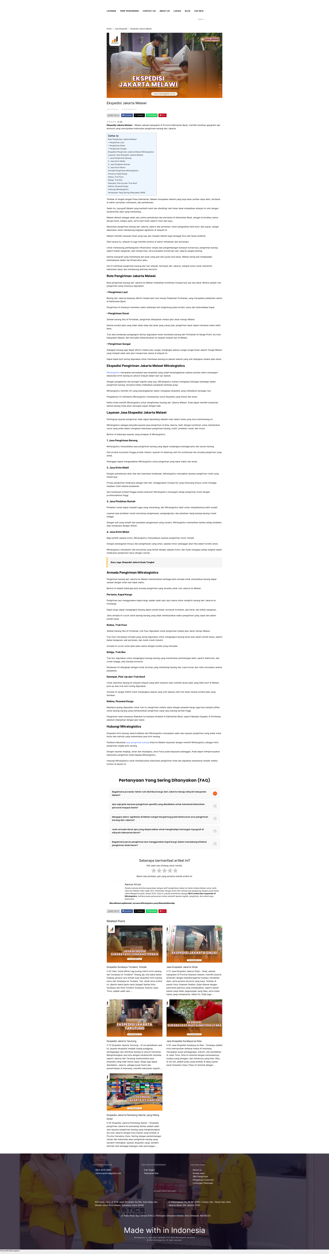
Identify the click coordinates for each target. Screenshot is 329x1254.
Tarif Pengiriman (129, 11)
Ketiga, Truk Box (115, 180)
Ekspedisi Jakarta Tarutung (121, 1041)
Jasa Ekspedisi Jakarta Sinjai (182, 967)
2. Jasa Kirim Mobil (116, 161)
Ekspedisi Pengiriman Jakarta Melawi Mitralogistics (131, 152)
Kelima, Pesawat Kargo (118, 186)
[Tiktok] (124, 1180)
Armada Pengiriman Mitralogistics (123, 170)
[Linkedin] (117, 1180)
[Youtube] (110, 1180)
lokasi (177, 11)
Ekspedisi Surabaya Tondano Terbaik (127, 967)
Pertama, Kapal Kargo (117, 174)
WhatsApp (152, 115)
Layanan (111, 11)
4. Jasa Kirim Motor (117, 167)
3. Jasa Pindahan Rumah (119, 164)
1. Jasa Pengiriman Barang (120, 158)
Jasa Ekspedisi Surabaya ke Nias (184, 1041)
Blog (187, 11)
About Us (165, 11)
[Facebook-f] (96, 1180)
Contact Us (149, 11)
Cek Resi (199, 11)
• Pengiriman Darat (116, 145)
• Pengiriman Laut (116, 142)
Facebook (128, 115)
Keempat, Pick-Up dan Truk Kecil (122, 183)
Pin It (163, 115)
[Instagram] (103, 1180)
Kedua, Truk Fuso (116, 177)
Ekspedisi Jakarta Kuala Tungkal (138, 562)
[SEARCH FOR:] (209, 19)
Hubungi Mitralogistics (118, 189)
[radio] (153, 871)
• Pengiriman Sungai (117, 149)
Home (109, 29)
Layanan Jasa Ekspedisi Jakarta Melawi (125, 155)
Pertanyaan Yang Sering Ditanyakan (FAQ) (126, 192)
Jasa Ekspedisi (121, 29)
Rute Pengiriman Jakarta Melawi (122, 139)
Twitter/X (140, 115)
